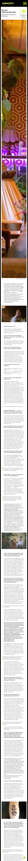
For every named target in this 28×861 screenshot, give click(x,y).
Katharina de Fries (24, 549)
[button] (25, 2)
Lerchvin (17, 291)
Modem (11, 291)
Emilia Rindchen (24, 322)
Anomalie (15, 522)
